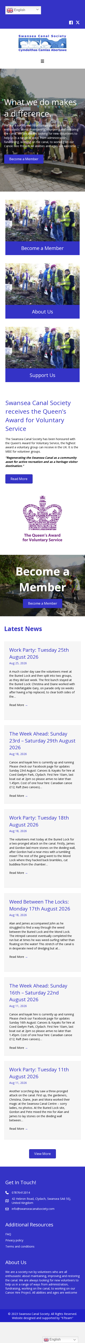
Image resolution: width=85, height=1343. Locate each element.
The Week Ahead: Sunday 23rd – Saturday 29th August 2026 (42, 740)
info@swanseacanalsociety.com (33, 1209)
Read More (18, 705)
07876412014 (21, 1192)
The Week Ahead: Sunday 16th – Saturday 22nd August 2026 (38, 992)
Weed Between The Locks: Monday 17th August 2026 (39, 905)
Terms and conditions (19, 1246)
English (19, 10)
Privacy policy (14, 1240)
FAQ (8, 1234)
